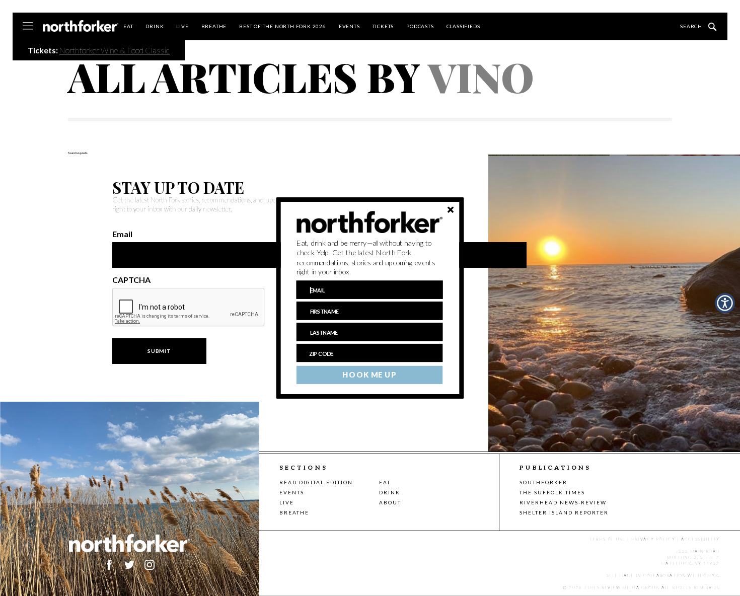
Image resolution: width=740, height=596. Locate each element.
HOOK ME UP (369, 375)
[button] (370, 258)
